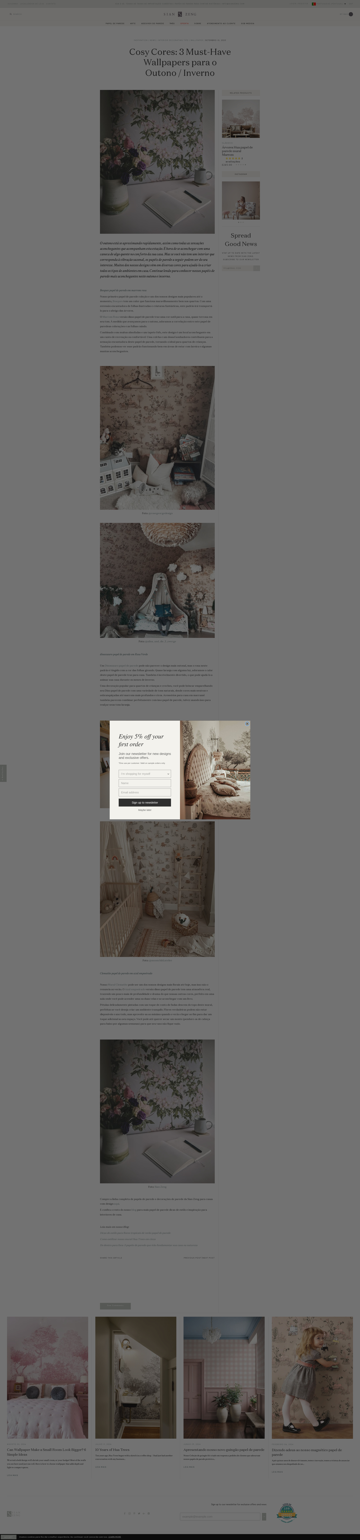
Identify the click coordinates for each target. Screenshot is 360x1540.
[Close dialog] (247, 724)
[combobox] (144, 774)
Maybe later (144, 810)
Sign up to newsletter (145, 802)
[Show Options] (168, 774)
